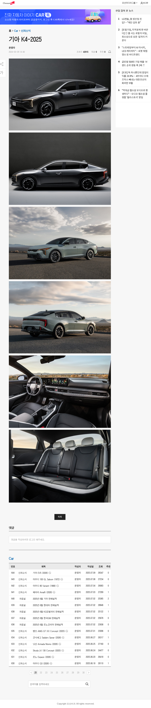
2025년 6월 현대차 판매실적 (46, 605)
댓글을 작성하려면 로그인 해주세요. (28, 539)
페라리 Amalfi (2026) (42, 592)
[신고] (109, 52)
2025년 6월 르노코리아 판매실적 (48, 624)
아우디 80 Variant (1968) (44, 585)
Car (16, 30)
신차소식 (26, 30)
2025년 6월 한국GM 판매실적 (46, 618)
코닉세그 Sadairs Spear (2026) (47, 637)
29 (78, 672)
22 (41, 672)
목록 (60, 516)
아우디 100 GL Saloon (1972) (46, 579)
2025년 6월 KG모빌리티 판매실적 (48, 611)
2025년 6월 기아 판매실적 (45, 598)
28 (73, 672)
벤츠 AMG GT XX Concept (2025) (49, 631)
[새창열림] (10, 3)
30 (83, 672)
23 (46, 672)
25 (57, 672)
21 (36, 672)
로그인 (145, 3)
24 (52, 672)
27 (68, 672)
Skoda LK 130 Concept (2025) (47, 650)
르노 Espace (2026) (42, 656)
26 (62, 672)
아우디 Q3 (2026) (41, 663)
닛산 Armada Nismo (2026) (45, 644)
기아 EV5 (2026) (40, 572)
